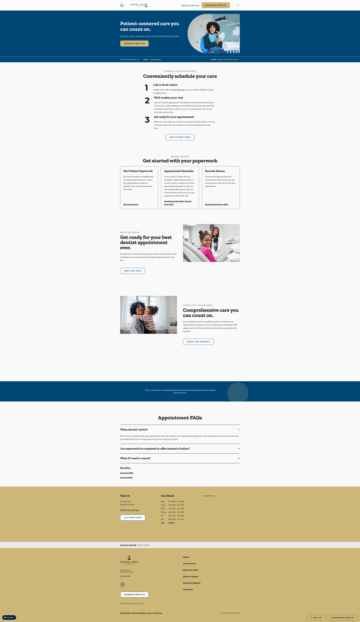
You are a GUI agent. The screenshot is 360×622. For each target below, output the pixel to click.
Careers (150, 613)
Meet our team (132, 271)
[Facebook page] (122, 584)
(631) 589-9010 (155, 59)
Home (186, 557)
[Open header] (122, 5)
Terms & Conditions (138, 613)
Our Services (189, 563)
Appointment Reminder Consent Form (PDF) (177, 202)
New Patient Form (180, 137)
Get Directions (132, 518)
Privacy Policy (125, 613)
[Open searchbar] (238, 5)
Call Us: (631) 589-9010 (190, 5)
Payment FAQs (126, 477)
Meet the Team (190, 570)
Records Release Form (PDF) (216, 204)
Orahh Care (158, 613)
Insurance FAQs (126, 473)
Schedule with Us (216, 5)
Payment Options (191, 583)
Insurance (188, 589)
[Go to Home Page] (138, 5)
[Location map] (221, 514)
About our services (198, 342)
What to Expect (190, 576)
